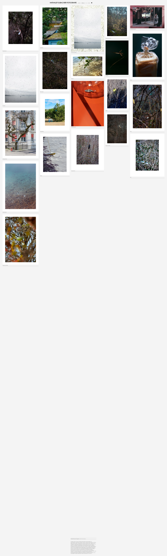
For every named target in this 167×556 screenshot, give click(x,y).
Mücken (4, 105)
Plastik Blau (42, 131)
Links (82, 538)
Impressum (84, 538)
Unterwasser (5, 212)
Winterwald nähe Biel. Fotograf (90, 548)
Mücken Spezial (73, 52)
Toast (94, 543)
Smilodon (41, 47)
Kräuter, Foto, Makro (79, 550)
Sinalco (72, 78)
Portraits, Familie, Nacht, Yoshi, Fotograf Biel (80, 548)
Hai (130, 177)
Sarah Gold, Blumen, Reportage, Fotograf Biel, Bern (78, 549)
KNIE (76, 552)
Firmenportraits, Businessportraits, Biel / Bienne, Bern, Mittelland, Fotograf (80, 546)
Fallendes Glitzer (5, 265)
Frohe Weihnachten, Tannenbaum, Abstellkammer (84, 552)
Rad (131, 131)
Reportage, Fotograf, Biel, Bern (83, 544)
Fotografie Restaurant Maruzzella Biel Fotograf (84, 545)
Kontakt (80, 538)
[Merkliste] (92, 2)
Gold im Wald (108, 145)
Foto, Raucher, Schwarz (85, 550)
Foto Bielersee (92, 545)
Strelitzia (107, 75)
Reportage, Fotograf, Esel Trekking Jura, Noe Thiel (85, 553)
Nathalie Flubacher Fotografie (63, 2)
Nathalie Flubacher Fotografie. (75, 538)
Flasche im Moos (108, 38)
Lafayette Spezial (133, 29)
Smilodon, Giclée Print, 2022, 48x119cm (88, 542)
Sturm (41, 175)
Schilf (106, 110)
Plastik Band (80, 542)
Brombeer (41, 91)
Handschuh (73, 170)
